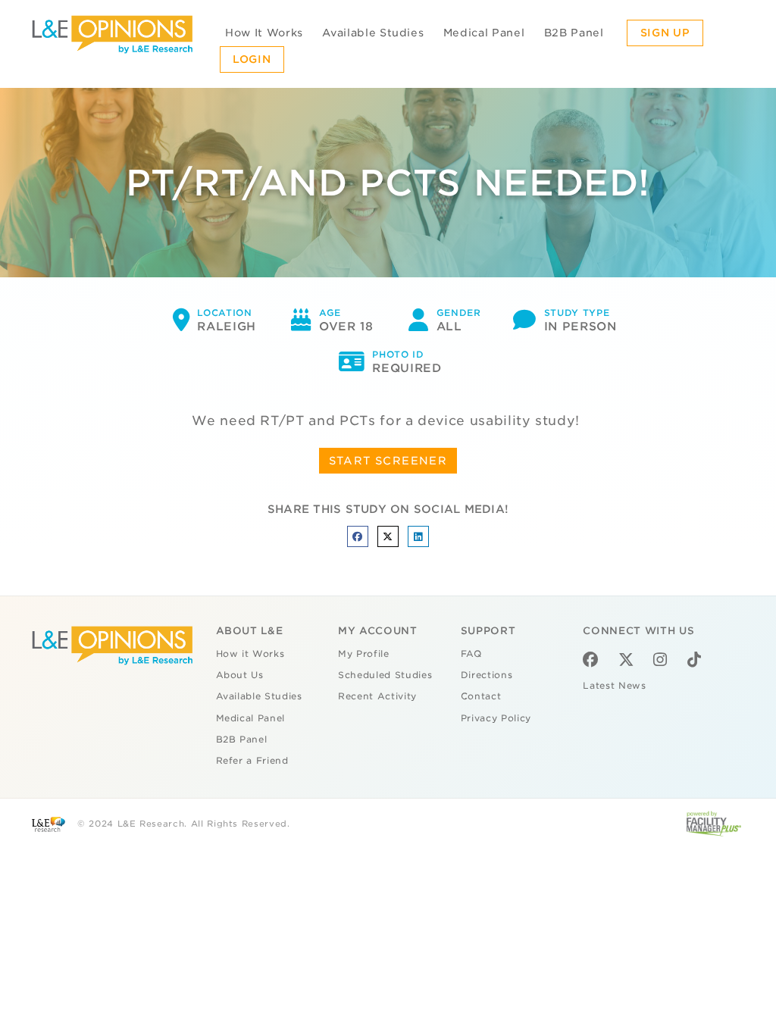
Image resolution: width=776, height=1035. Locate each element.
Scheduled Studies (385, 675)
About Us (240, 675)
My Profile (364, 654)
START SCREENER (388, 461)
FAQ (471, 654)
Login (252, 59)
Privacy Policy (496, 718)
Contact (481, 696)
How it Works (250, 654)
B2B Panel (574, 33)
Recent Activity (377, 696)
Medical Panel (483, 33)
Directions (487, 675)
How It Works (264, 33)
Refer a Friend (252, 760)
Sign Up (665, 33)
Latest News (614, 685)
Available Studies (373, 33)
